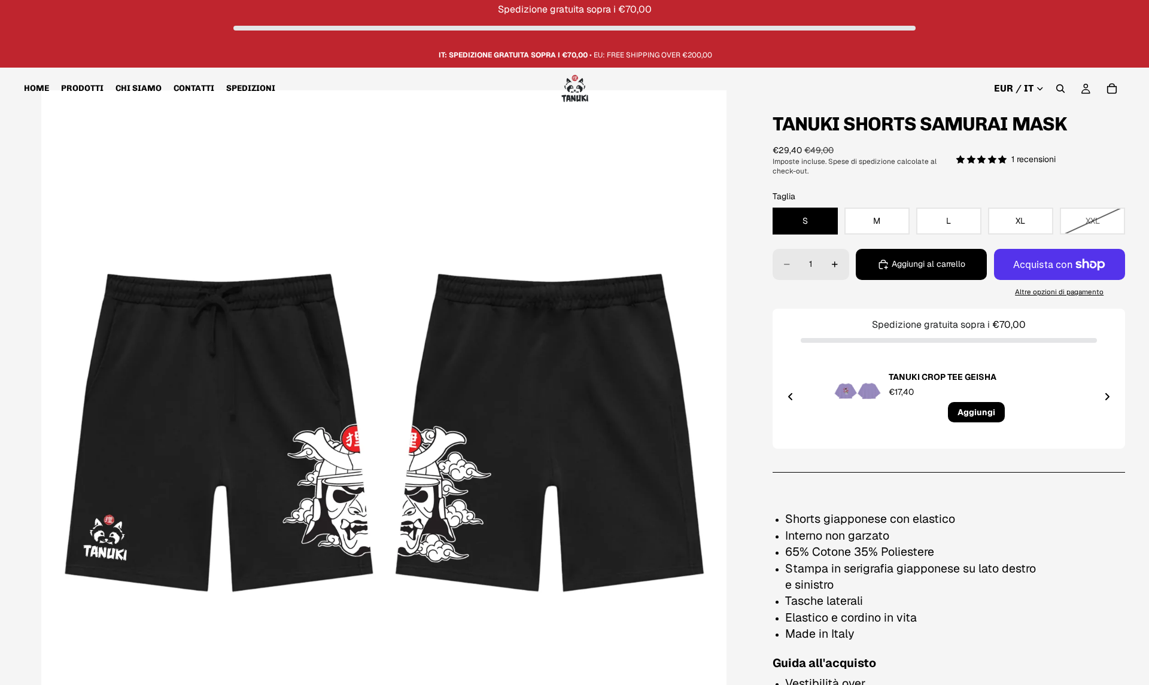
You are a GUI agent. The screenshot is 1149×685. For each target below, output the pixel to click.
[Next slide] (1107, 397)
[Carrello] (1112, 89)
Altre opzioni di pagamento (1059, 291)
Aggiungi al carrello (928, 263)
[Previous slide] (791, 397)
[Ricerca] (1060, 89)
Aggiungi (976, 412)
